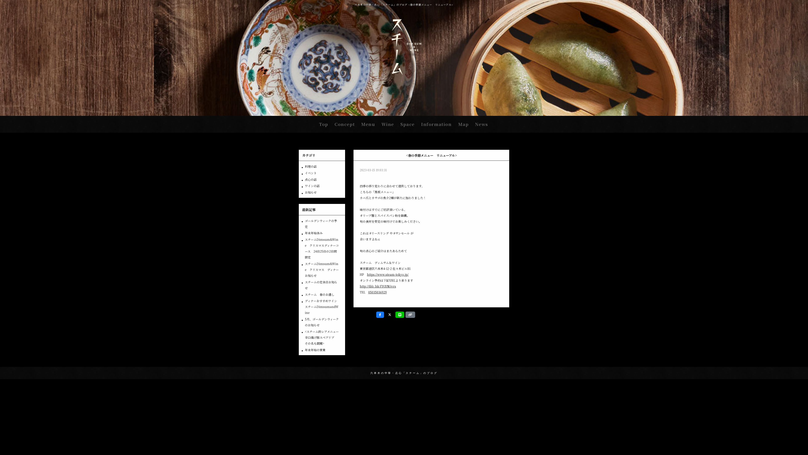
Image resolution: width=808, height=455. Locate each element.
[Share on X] (389, 315)
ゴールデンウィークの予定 (321, 224)
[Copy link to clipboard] (410, 315)
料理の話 (311, 166)
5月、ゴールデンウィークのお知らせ (322, 322)
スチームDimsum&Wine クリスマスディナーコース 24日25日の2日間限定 (322, 248)
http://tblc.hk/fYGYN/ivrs (378, 286)
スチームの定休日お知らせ (321, 285)
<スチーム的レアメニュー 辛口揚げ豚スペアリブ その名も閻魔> (323, 337)
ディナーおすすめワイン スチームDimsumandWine (322, 307)
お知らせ (311, 192)
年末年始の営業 (315, 350)
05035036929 (377, 292)
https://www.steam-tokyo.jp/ (388, 274)
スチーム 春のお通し (319, 294)
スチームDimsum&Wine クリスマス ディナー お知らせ (323, 270)
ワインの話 (312, 186)
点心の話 (311, 179)
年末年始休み (314, 233)
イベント (311, 173)
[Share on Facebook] (380, 315)
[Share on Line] (399, 315)
